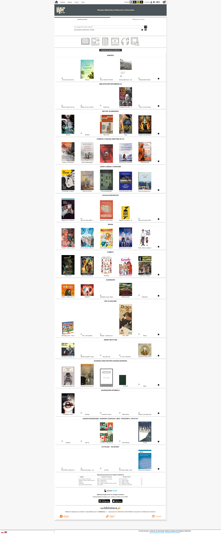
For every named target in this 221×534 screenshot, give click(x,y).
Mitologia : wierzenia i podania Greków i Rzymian (88, 480)
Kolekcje (92, 29)
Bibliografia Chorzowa (139, 19)
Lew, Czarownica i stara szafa (85, 478)
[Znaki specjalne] (145, 30)
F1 (154, 2)
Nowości (62, 2)
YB (138, 2)
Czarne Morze (124, 478)
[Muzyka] (125, 45)
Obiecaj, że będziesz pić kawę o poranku (108, 483)
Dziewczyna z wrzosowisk (127, 484)
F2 (158, 2)
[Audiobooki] (95, 45)
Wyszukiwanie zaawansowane (81, 29)
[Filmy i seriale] (115, 45)
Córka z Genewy (125, 480)
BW (135, 2)
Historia (70, 2)
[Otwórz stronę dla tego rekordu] (68, 78)
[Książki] (85, 45)
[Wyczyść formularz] (142, 30)
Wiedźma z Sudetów (126, 483)
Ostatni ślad (81, 483)
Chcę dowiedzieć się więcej (157, 532)
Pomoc (77, 2)
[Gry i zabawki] (135, 45)
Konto (83, 2)
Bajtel (101, 484)
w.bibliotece (102, 511)
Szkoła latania (103, 480)
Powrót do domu (103, 481)
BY (142, 2)
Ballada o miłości (125, 481)
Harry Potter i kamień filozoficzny (85, 484)
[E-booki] (105, 45)
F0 (151, 2)
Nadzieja (80, 481)
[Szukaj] (145, 27)
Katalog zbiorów (82, 19)
